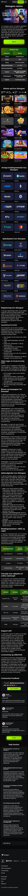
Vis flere (14, 737)
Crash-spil (16, 92)
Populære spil (3, 92)
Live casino (9, 92)
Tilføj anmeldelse (14, 688)
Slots (23, 92)
